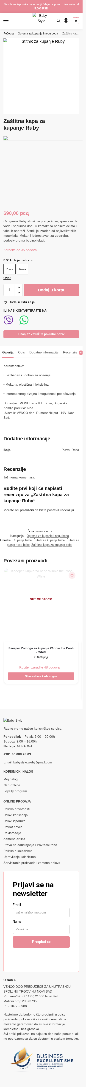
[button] (75, 20)
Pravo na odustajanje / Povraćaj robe (30, 845)
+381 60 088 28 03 (17, 754)
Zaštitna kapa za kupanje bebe (51, 544)
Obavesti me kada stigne (41, 676)
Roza (22, 269)
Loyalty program (15, 791)
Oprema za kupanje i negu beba (38, 33)
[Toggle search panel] (58, 21)
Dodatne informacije (43, 352)
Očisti (7, 278)
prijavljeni (27, 510)
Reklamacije (12, 833)
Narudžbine (11, 785)
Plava (9, 269)
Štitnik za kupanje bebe (49, 540)
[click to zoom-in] (41, 76)
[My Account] (66, 21)
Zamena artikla (14, 839)
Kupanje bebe (23, 540)
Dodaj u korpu (52, 290)
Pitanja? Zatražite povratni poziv (41, 334)
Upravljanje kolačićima (19, 857)
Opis (21, 352)
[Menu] (10, 20)
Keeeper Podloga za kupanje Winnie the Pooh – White (41, 650)
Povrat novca (12, 827)
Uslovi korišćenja (15, 815)
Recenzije (72, 352)
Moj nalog (10, 779)
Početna (8, 33)
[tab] (8, 352)
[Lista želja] (72, 575)
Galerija (8, 352)
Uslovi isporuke (14, 821)
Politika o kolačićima (18, 851)
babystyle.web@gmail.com (32, 762)
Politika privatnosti (16, 809)
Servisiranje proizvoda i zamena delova (31, 863)
